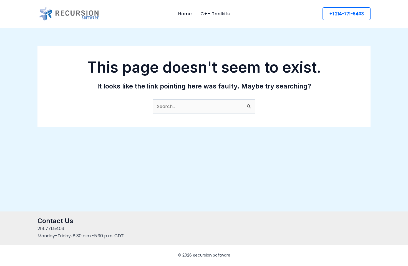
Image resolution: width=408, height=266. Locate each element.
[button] (347, 13)
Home (185, 14)
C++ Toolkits (215, 14)
